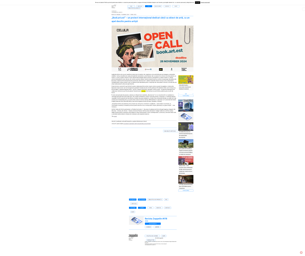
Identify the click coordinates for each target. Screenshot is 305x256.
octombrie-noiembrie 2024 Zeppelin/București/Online (137, 124)
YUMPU (142, 208)
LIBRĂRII (157, 227)
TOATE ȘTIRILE (186, 96)
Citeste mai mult (205, 2)
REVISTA (159, 208)
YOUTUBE (132, 208)
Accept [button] (197, 2)
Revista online (116, 15)
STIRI (150, 208)
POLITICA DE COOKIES (152, 236)
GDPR (163, 236)
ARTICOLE (134, 204)
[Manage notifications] (301, 252)
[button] (303, 9)
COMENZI (148, 227)
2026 (146, 221)
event (115, 116)
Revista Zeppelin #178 (156, 219)
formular (143, 91)
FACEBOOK (133, 200)
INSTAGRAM (142, 200)
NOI (166, 200)
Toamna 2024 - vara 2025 (128, 15)
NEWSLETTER (150, 240)
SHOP (132, 212)
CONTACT (167, 208)
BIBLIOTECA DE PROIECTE (155, 200)
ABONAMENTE (153, 224)
